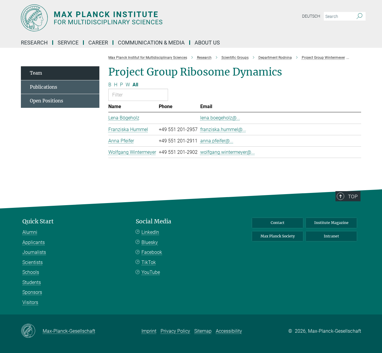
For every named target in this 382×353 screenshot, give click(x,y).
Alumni (29, 232)
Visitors (30, 302)
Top (353, 196)
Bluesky (149, 242)
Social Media (153, 221)
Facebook (151, 252)
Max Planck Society (278, 236)
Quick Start (38, 221)
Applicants (33, 242)
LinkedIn (150, 232)
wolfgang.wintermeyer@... (227, 152)
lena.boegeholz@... (220, 118)
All (135, 85)
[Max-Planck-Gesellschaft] (32, 331)
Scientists (32, 262)
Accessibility (229, 331)
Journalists (34, 252)
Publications (43, 87)
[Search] (359, 16)
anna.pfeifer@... (216, 141)
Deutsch (311, 16)
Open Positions (46, 101)
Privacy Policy (175, 331)
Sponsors (32, 292)
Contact (277, 222)
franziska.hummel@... (223, 129)
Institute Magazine (331, 222)
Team (36, 73)
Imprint (148, 331)
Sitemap (203, 331)
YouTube (150, 272)
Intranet (331, 236)
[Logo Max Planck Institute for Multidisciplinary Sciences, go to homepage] (133, 17)
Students (31, 282)
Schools (30, 272)
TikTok (148, 262)
